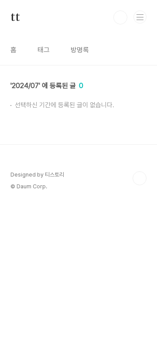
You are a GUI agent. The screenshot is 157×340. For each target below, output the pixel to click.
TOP (140, 178)
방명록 (80, 50)
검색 (120, 17)
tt (15, 17)
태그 (44, 50)
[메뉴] (140, 17)
